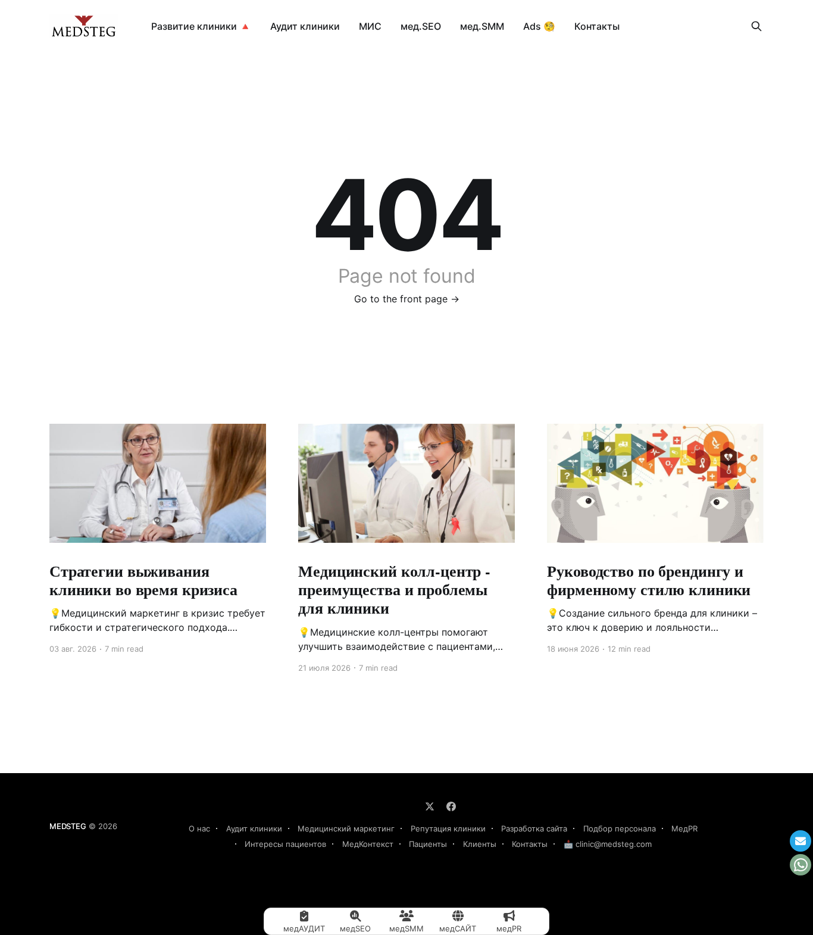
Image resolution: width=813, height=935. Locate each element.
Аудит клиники (305, 26)
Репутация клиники (448, 828)
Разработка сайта (534, 828)
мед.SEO (421, 26)
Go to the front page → (406, 299)
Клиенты (479, 844)
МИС (370, 26)
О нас (199, 828)
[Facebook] (451, 806)
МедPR (684, 828)
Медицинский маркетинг (346, 828)
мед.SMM (482, 26)
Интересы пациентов (285, 844)
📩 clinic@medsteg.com (608, 844)
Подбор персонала (619, 828)
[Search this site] (756, 26)
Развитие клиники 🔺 (201, 26)
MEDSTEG (67, 826)
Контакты (597, 26)
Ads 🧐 (539, 26)
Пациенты (428, 844)
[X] (429, 806)
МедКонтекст (367, 844)
